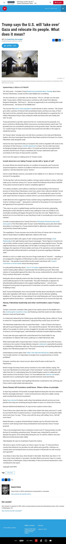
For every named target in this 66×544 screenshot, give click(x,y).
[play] (4, 9)
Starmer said (50, 374)
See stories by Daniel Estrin (21, 494)
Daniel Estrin (10, 39)
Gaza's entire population (23, 108)
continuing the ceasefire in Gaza (17, 312)
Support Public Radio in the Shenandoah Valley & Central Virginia (30, 531)
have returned (12, 400)
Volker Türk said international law (38, 353)
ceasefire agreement (29, 146)
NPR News (10, 472)
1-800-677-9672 (42, 529)
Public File (40, 525)
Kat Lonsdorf (19, 39)
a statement (42, 344)
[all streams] (63, 8)
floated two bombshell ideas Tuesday (39, 91)
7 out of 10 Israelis (32, 267)
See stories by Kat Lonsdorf (12, 511)
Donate (59, 2)
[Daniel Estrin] (5, 489)
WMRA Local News (30, 525)
